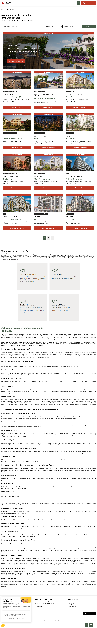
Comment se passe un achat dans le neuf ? (45, 603)
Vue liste (94, 16)
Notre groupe (71, 601)
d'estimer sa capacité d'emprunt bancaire (51, 352)
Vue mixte (79, 16)
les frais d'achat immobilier (22, 355)
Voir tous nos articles (39, 606)
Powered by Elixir (58, 620)
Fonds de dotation (72, 606)
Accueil (3, 9)
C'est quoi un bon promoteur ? (42, 601)
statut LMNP (45, 550)
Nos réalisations (71, 604)
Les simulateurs (38, 604)
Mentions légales (38, 620)
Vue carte (86, 16)
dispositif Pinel (24, 550)
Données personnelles (48, 620)
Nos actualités (71, 603)
